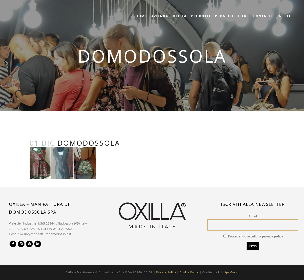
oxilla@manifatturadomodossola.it (45, 234)
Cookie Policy (189, 272)
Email (253, 216)
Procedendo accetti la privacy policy (255, 236)
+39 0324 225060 (27, 229)
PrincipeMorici (228, 272)
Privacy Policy (166, 272)
